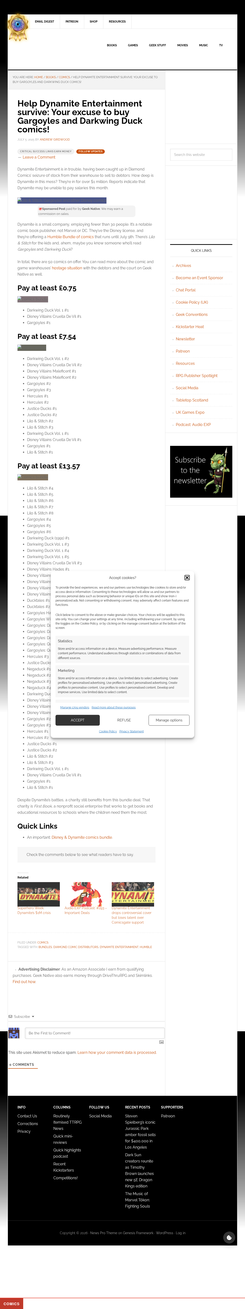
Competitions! (65, 1178)
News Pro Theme (103, 1233)
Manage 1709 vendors (74, 707)
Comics (42, 942)
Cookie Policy (108, 731)
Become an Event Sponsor (199, 278)
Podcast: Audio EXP (193, 424)
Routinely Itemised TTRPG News (67, 1122)
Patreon (183, 351)
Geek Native (48, 49)
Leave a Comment (39, 157)
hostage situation (67, 268)
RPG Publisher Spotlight (196, 375)
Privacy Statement (131, 731)
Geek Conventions (192, 314)
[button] (187, 577)
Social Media (187, 388)
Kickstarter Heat (190, 326)
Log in (180, 1233)
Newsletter (185, 339)
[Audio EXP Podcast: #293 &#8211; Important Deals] (86, 894)
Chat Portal (185, 290)
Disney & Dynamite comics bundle (82, 837)
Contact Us (27, 1116)
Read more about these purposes (114, 707)
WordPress (164, 1233)
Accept (77, 720)
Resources (185, 363)
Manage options (169, 720)
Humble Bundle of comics (70, 237)
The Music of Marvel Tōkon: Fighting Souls (137, 1200)
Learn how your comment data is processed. (117, 1052)
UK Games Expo (190, 412)
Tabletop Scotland (192, 400)
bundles (45, 947)
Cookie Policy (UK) (192, 302)
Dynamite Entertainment (119, 947)
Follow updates (90, 151)
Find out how (24, 981)
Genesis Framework (138, 1233)
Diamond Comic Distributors (75, 947)
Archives (183, 265)
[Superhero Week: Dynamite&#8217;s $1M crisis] (38, 894)
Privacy (24, 1131)
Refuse (124, 720)
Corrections (27, 1123)
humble (146, 947)
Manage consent (229, 1238)
